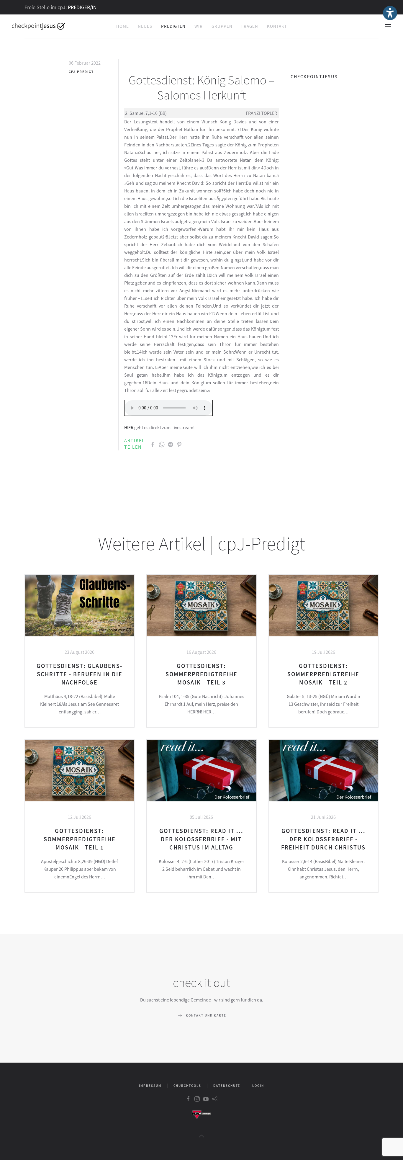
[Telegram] (170, 444)
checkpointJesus (314, 76)
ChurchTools (187, 1086)
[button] (388, 26)
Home (122, 26)
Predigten (173, 26)
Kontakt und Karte (206, 1015)
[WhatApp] (162, 444)
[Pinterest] (179, 444)
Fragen (249, 26)
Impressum (150, 1086)
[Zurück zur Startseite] (38, 26)
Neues (145, 26)
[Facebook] (153, 444)
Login (258, 1086)
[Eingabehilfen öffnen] (390, 13)
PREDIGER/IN (82, 7)
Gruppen (222, 26)
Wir (198, 26)
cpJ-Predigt (81, 72)
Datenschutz (226, 1086)
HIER (128, 427)
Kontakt (277, 26)
